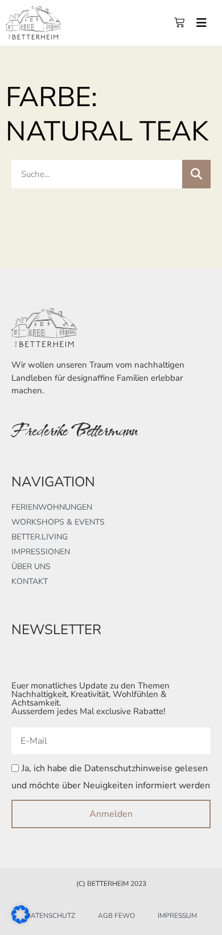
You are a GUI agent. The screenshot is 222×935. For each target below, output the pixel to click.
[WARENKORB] (179, 23)
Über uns (31, 566)
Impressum (177, 915)
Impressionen (40, 551)
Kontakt (29, 581)
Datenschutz (50, 915)
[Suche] (196, 174)
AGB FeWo (116, 915)
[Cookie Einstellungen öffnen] (20, 920)
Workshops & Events (58, 522)
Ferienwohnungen (51, 507)
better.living (39, 536)
